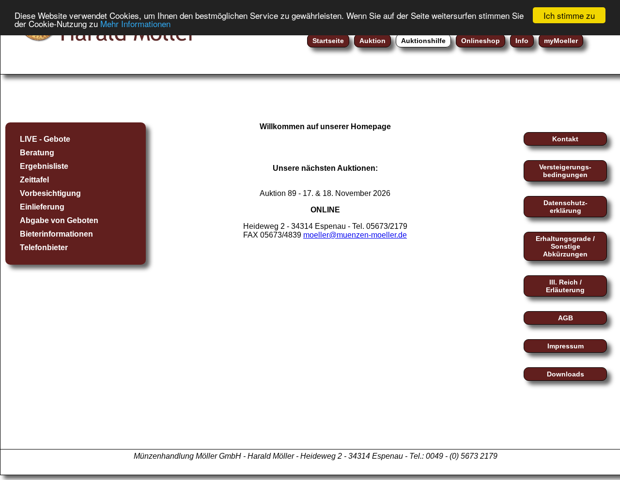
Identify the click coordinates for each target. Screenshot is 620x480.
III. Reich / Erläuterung (565, 286)
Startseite (328, 41)
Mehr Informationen (135, 24)
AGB (565, 318)
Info (521, 41)
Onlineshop (480, 41)
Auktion (372, 41)
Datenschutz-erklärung (565, 206)
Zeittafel (34, 180)
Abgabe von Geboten (59, 220)
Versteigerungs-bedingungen (565, 171)
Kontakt (565, 139)
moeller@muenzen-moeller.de (355, 235)
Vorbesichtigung (50, 193)
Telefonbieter (44, 247)
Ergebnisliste (44, 166)
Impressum (565, 346)
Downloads (565, 374)
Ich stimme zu (569, 15)
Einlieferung (42, 207)
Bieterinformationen (56, 234)
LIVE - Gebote (45, 139)
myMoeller (561, 41)
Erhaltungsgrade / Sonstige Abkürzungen (565, 246)
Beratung (37, 153)
